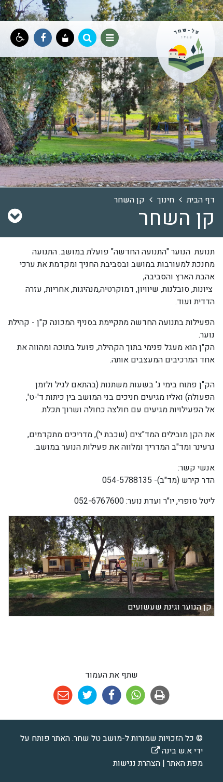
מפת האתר (185, 763)
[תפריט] (110, 38)
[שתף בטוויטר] (86, 695)
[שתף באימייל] (63, 695)
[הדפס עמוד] (159, 695)
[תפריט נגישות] (19, 38)
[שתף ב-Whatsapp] (134, 695)
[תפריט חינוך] (15, 216)
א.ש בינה (171, 751)
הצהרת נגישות (136, 763)
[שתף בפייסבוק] (111, 695)
